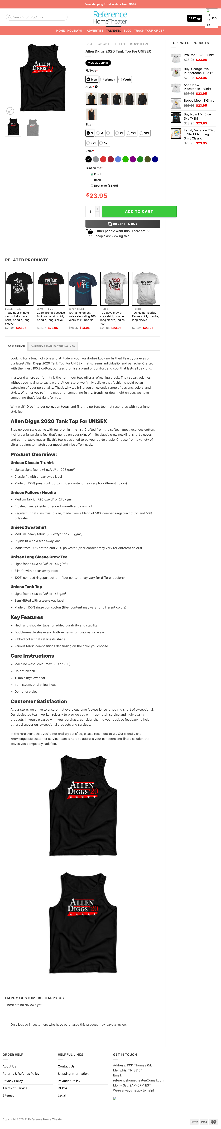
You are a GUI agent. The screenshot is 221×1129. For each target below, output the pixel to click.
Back (97, 180)
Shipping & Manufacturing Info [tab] (53, 346)
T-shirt (120, 44)
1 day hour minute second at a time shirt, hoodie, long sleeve (17, 318)
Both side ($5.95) (106, 185)
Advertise (95, 30)
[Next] (74, 78)
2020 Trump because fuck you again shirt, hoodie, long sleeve (51, 316)
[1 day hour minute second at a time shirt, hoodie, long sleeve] (19, 288)
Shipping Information (73, 1073)
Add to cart (139, 211)
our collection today (55, 406)
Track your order (149, 30)
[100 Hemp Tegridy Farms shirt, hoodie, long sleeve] (146, 288)
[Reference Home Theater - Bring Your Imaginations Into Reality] (110, 17)
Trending (113, 30)
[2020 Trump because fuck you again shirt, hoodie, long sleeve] (51, 288)
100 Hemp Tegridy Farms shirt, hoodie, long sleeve (145, 316)
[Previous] (11, 78)
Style (91, 87)
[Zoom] (10, 111)
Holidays (74, 30)
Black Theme (139, 44)
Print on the (94, 168)
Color (89, 151)
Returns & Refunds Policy (21, 1073)
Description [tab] (16, 346)
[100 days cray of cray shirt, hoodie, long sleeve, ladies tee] (114, 288)
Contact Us (66, 1066)
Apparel (104, 44)
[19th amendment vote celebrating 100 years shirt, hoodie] (83, 288)
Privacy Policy (13, 1081)
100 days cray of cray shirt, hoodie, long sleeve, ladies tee (112, 318)
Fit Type (91, 70)
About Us (9, 1066)
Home (60, 30)
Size (89, 124)
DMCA (62, 1088)
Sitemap (9, 1095)
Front (97, 174)
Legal (62, 1095)
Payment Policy (69, 1081)
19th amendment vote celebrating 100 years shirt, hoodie (82, 316)
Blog (127, 30)
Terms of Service (15, 1088)
